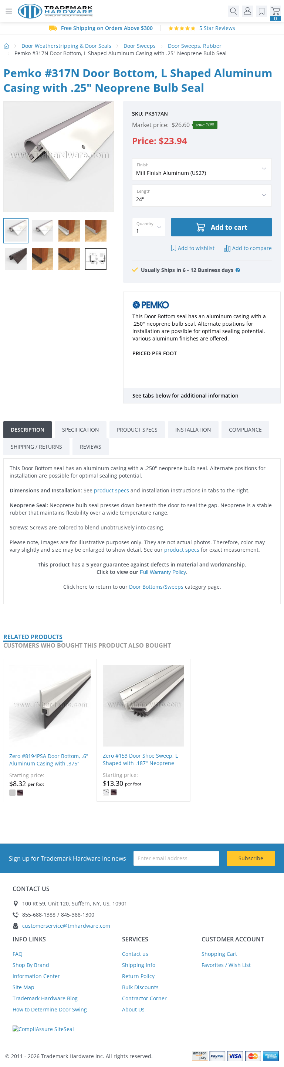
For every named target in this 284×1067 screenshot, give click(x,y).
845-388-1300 (77, 914)
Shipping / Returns (36, 446)
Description (27, 429)
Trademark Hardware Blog (45, 998)
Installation (193, 429)
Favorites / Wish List (226, 964)
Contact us (135, 953)
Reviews (90, 446)
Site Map (23, 987)
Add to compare (252, 248)
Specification (80, 429)
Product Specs (137, 429)
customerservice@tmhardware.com (66, 925)
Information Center (36, 976)
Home (6, 46)
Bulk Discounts (140, 987)
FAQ (18, 953)
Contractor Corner (144, 998)
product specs (111, 490)
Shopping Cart (219, 953)
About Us (133, 1009)
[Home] (57, 11)
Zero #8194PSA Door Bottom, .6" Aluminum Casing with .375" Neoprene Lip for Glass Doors (48, 763)
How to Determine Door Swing (50, 1009)
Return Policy (138, 976)
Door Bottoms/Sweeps (156, 586)
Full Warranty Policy (163, 572)
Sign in (247, 11)
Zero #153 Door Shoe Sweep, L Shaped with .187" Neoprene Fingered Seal (140, 763)
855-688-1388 (38, 914)
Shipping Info (138, 964)
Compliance (245, 429)
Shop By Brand (31, 964)
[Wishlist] (261, 11)
